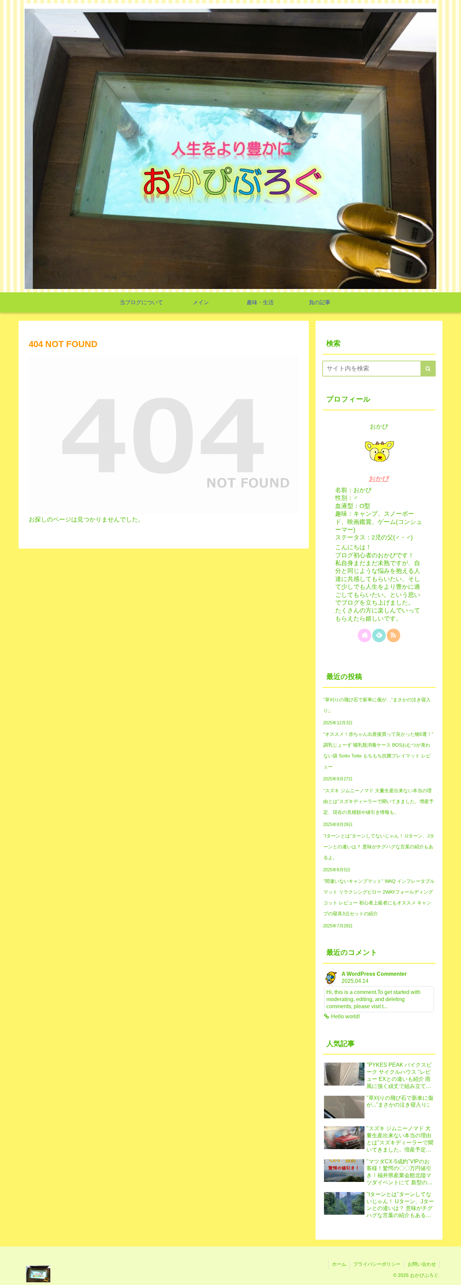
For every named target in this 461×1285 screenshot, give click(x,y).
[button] (428, 369)
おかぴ (379, 478)
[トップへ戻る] (451, 1275)
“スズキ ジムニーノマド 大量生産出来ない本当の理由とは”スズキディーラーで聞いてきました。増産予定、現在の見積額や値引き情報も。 (378, 801)
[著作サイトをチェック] (364, 635)
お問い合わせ (422, 1264)
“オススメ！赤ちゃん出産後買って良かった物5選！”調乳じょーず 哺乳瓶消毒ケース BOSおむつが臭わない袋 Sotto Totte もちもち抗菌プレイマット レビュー (378, 750)
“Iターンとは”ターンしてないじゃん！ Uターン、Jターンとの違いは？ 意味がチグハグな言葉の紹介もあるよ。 (378, 846)
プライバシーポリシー (377, 1264)
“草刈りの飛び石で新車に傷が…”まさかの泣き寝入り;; (377, 705)
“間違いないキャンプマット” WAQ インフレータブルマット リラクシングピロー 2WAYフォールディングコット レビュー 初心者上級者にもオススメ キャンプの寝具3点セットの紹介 (379, 897)
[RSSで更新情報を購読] (393, 635)
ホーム (339, 1264)
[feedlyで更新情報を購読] (379, 635)
